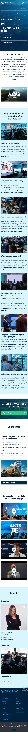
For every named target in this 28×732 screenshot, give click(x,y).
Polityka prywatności (7, 714)
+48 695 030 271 (7, 637)
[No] (26, 727)
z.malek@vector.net (8, 639)
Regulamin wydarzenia (4, 711)
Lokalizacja (18, 706)
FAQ (17, 698)
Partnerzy (4, 706)
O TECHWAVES (5, 698)
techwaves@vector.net (8, 681)
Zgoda (14, 730)
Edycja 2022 (5, 719)
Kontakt (3, 708)
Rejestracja (18, 703)
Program (4, 701)
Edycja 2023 (5, 717)
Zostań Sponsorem (20, 708)
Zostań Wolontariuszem (20, 711)
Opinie (17, 701)
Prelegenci (4, 703)
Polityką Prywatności (10, 725)
